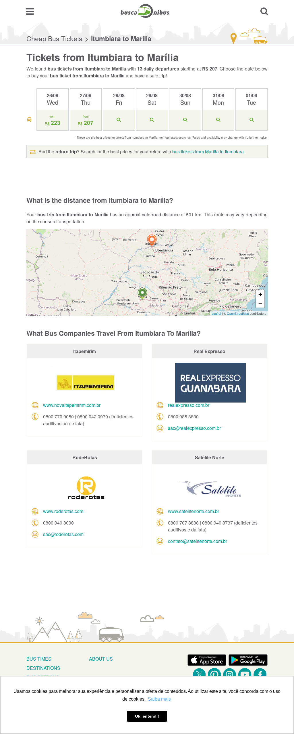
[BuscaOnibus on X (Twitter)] (199, 674)
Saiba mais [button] (159, 699)
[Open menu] (29, 11)
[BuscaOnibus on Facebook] (260, 674)
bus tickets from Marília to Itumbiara (208, 151)
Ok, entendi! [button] (147, 716)
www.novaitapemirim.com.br (71, 405)
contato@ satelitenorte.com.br (197, 541)
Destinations (43, 668)
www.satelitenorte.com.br (193, 511)
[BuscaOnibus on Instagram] (229, 674)
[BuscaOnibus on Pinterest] (214, 674)
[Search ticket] (264, 11)
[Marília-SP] (142, 294)
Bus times (38, 658)
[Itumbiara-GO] (152, 241)
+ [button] (260, 294)
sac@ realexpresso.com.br (194, 428)
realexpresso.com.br (188, 405)
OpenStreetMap (238, 313)
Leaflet (216, 313)
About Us (101, 658)
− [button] (260, 303)
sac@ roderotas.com (63, 534)
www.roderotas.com (63, 511)
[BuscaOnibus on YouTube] (244, 674)
